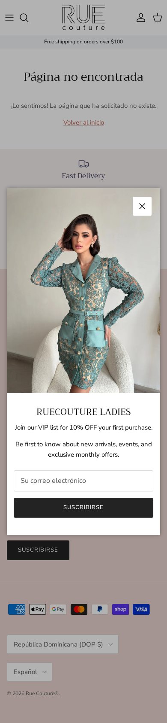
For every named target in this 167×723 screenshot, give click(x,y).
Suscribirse (83, 507)
